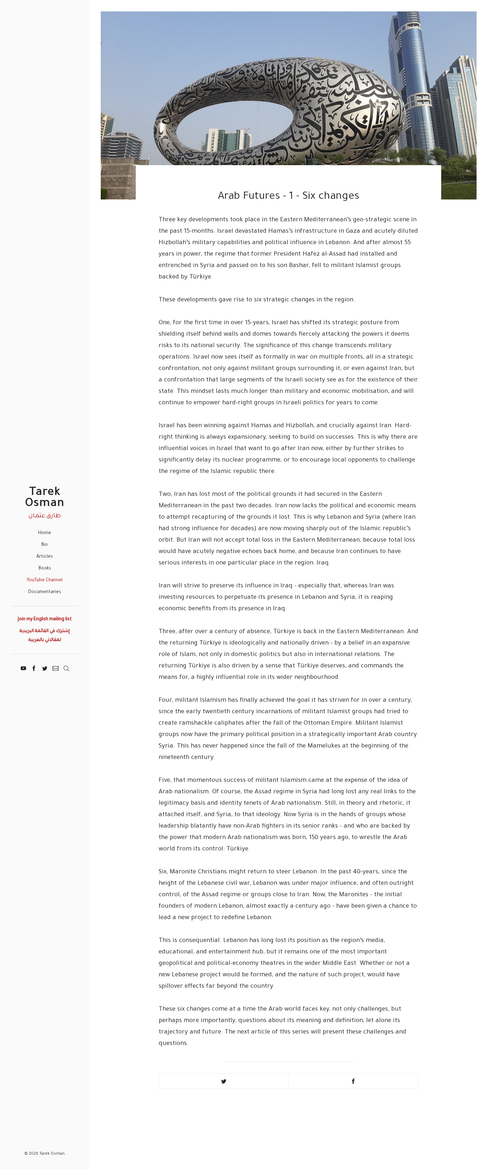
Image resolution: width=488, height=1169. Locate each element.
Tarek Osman (44, 498)
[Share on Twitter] (223, 1081)
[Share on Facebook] (353, 1081)
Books (45, 568)
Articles (44, 556)
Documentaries (44, 592)
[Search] (66, 667)
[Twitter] (44, 667)
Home (44, 533)
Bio (44, 545)
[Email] (55, 667)
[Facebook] (34, 667)
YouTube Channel (45, 580)
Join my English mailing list (45, 619)
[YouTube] (23, 667)
